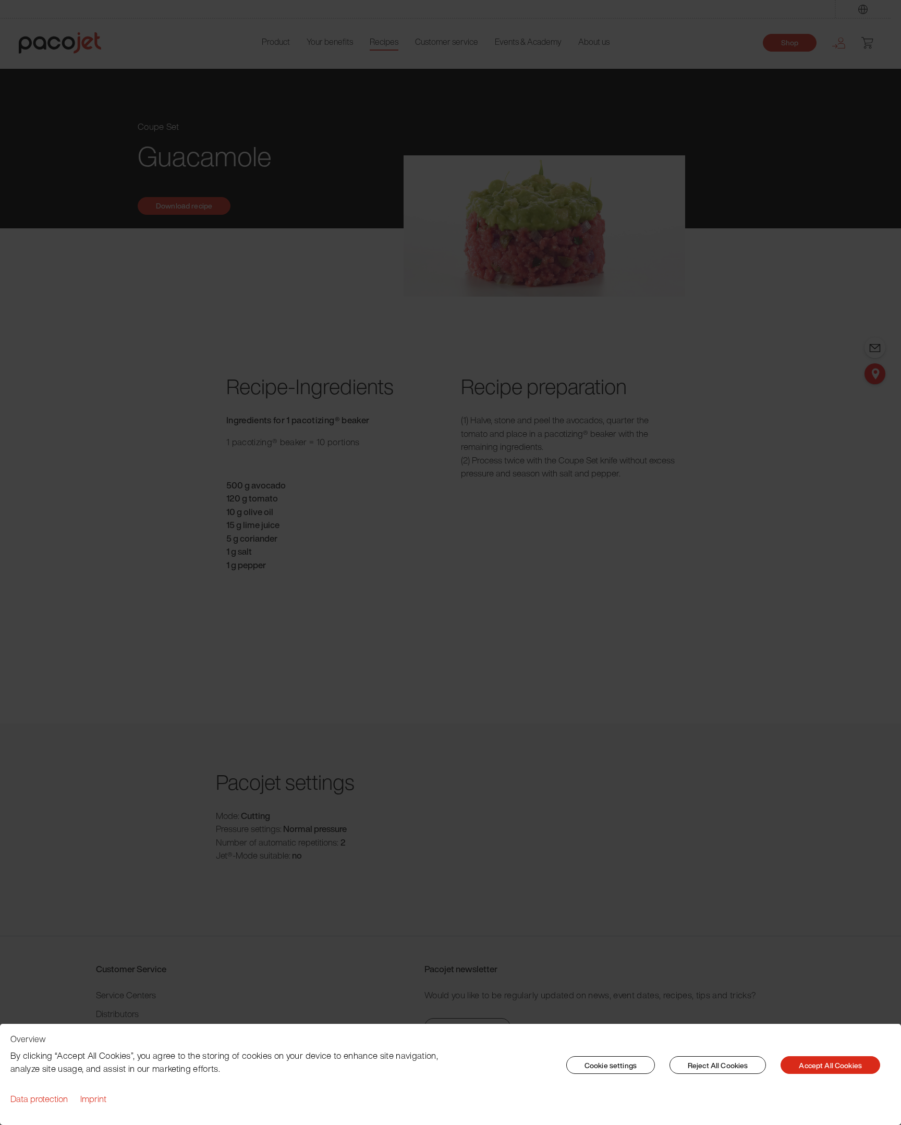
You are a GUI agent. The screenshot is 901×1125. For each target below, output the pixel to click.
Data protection (39, 1098)
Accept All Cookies (830, 1065)
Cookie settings (611, 1065)
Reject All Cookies (718, 1065)
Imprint (93, 1098)
